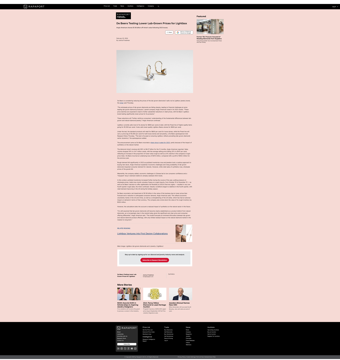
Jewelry (188, 336)
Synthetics (171, 274)
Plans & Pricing (168, 338)
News (122, 6)
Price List (107, 6)
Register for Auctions (213, 336)
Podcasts (188, 338)
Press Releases (190, 340)
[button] (127, 344)
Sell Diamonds (168, 332)
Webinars (188, 344)
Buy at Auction (211, 332)
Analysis (188, 332)
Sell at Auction (211, 334)
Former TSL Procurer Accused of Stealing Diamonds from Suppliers (209, 37)
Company (151, 6)
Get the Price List (148, 330)
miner (122, 103)
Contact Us (120, 340)
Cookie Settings (191, 357)
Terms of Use (200, 357)
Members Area (147, 334)
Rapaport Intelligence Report (149, 340)
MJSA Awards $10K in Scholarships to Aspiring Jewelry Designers (127, 305)
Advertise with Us (122, 336)
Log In (334, 6)
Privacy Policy (182, 357)
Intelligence (140, 6)
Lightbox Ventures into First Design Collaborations (142, 233)
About (119, 332)
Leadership (120, 334)
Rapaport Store (121, 338)
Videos (188, 342)
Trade (115, 6)
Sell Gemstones (168, 336)
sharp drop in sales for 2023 (160, 142)
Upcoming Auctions (213, 330)
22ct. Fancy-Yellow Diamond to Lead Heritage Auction (154, 305)
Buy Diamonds (168, 330)
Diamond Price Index (149, 332)
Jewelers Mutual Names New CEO (179, 304)
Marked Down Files (210, 357)
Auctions (130, 6)
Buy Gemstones (168, 334)
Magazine (189, 334)
